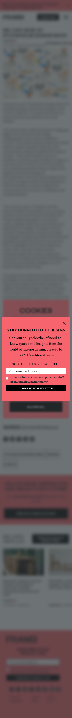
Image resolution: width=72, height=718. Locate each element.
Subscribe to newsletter (36, 388)
